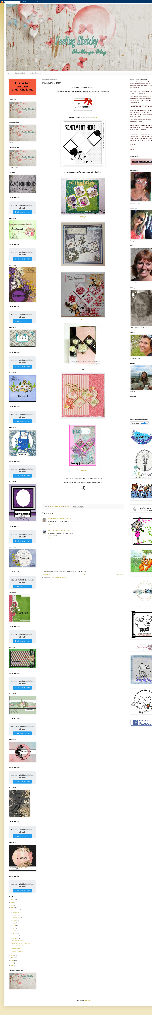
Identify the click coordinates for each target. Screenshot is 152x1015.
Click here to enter (22, 212)
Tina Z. (50, 530)
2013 (12, 963)
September (16, 917)
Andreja (83, 217)
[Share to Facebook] (80, 507)
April (14, 931)
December (15, 910)
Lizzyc (50, 518)
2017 (12, 907)
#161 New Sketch (17, 941)
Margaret (83, 470)
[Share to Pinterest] (82, 507)
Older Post (119, 574)
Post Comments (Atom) (58, 577)
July (13, 923)
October (15, 915)
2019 (12, 902)
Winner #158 (16, 948)
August (15, 920)
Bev (82, 269)
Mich (95, 117)
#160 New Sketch (17, 946)
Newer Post (46, 574)
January (15, 938)
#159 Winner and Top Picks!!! (21, 943)
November (16, 912)
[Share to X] (78, 507)
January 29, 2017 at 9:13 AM (61, 530)
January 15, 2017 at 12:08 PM (61, 518)
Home (9, 73)
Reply (49, 524)
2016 (12, 955)
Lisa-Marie (83, 420)
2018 (12, 905)
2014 (12, 960)
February (15, 936)
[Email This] (74, 507)
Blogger (87, 1000)
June (14, 925)
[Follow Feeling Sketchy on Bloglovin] (139, 424)
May (14, 928)
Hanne (83, 319)
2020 (13, 900)
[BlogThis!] (76, 507)
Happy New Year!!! (18, 951)
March (14, 933)
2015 (12, 958)
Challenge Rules (20, 73)
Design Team (34, 73)
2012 (12, 965)
